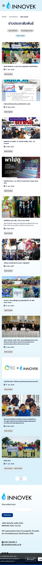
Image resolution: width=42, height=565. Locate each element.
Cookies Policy (9, 561)
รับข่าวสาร (7, 515)
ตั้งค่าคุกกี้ (30, 559)
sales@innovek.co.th (12, 544)
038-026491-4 (10, 542)
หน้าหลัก (4, 17)
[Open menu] (3, 5)
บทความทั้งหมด (13, 17)
